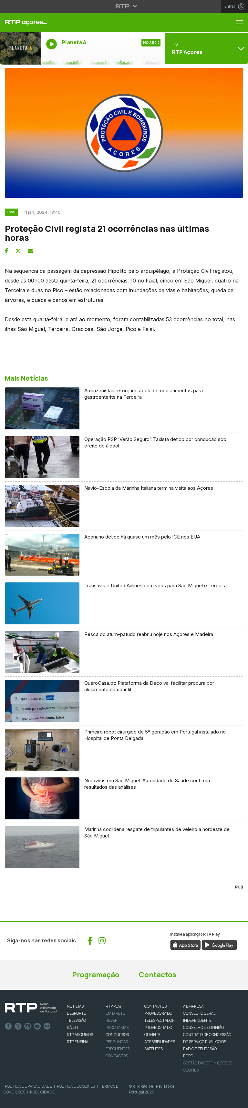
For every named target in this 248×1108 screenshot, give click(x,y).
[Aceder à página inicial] (20, 22)
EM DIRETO (115, 1013)
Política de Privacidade (28, 1086)
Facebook (8, 1026)
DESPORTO (76, 1013)
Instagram (27, 1026)
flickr (47, 1026)
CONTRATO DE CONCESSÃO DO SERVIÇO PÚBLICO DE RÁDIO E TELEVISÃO (207, 1042)
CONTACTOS (155, 1006)
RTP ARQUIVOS (80, 1034)
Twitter (18, 1026)
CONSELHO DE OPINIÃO (203, 1027)
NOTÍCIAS (75, 1006)
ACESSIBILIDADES (159, 1041)
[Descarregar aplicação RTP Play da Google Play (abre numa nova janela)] (219, 944)
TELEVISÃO (76, 1020)
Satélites (153, 1049)
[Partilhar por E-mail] (30, 250)
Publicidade (42, 1092)
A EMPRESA (193, 1006)
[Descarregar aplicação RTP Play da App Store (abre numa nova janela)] (185, 944)
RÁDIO (72, 1027)
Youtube (37, 1026)
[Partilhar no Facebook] (6, 250)
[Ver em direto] (20, 48)
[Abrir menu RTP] (124, 6)
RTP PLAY (114, 1006)
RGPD (188, 1056)
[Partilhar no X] (18, 250)
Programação (95, 975)
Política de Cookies (76, 1086)
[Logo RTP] (31, 1008)
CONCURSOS (117, 1034)
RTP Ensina (77, 1041)
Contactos (157, 975)
